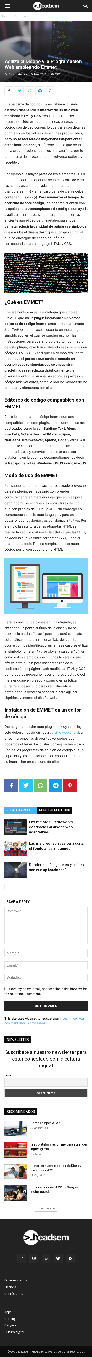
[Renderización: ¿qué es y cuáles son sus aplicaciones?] (15, 870)
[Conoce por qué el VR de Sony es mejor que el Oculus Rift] (15, 1193)
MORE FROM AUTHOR (54, 810)
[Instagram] (33, 1258)
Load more (45, 1208)
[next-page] (14, 886)
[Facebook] (8, 90)
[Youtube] (70, 1258)
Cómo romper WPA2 (45, 1123)
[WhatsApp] (29, 90)
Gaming (10, 1318)
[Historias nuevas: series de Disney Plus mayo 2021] (15, 1171)
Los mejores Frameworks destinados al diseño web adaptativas (51, 827)
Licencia (10, 1287)
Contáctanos (13, 1293)
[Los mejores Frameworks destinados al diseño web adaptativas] (15, 827)
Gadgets (10, 1325)
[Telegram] (39, 90)
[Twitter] (19, 90)
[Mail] (46, 1258)
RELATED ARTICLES (21, 810)
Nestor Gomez (18, 74)
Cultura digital (14, 1332)
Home (6, 16)
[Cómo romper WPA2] (15, 1128)
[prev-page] (7, 886)
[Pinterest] (50, 90)
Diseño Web (22, 16)
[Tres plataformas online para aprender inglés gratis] (15, 1150)
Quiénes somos (15, 1280)
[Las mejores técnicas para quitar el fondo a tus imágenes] (15, 848)
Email (8, 1075)
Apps (8, 1312)
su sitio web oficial (64, 732)
